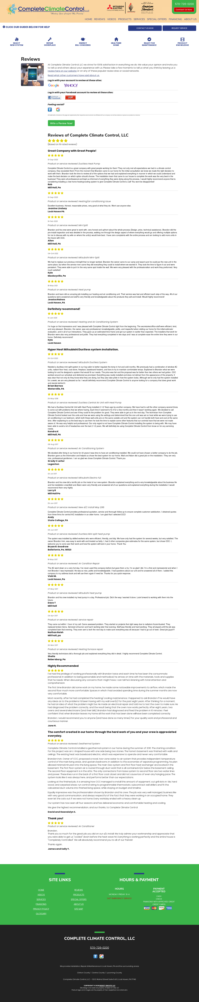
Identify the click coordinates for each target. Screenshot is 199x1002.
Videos (111, 19)
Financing (175, 19)
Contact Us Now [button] (184, 9)
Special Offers (157, 19)
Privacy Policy (41, 908)
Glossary (41, 913)
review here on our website (62, 70)
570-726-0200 (99, 947)
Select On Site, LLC (107, 986)
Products (124, 19)
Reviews (99, 19)
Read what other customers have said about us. (74, 75)
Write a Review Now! (61, 123)
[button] (145, 28)
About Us (190, 19)
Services (139, 19)
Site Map (78, 908)
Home (88, 19)
